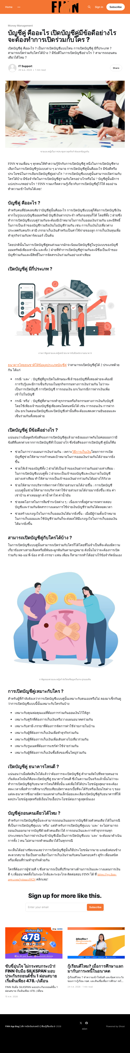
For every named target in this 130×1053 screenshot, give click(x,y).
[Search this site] (89, 6)
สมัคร (84, 1029)
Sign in (99, 7)
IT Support (25, 66)
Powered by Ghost (115, 1026)
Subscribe (116, 7)
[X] (81, 1023)
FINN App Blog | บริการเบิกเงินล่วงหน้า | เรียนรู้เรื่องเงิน (29, 1026)
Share (116, 68)
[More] (18, 7)
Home (8, 7)
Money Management (20, 25)
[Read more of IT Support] (12, 68)
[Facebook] (86, 1023)
